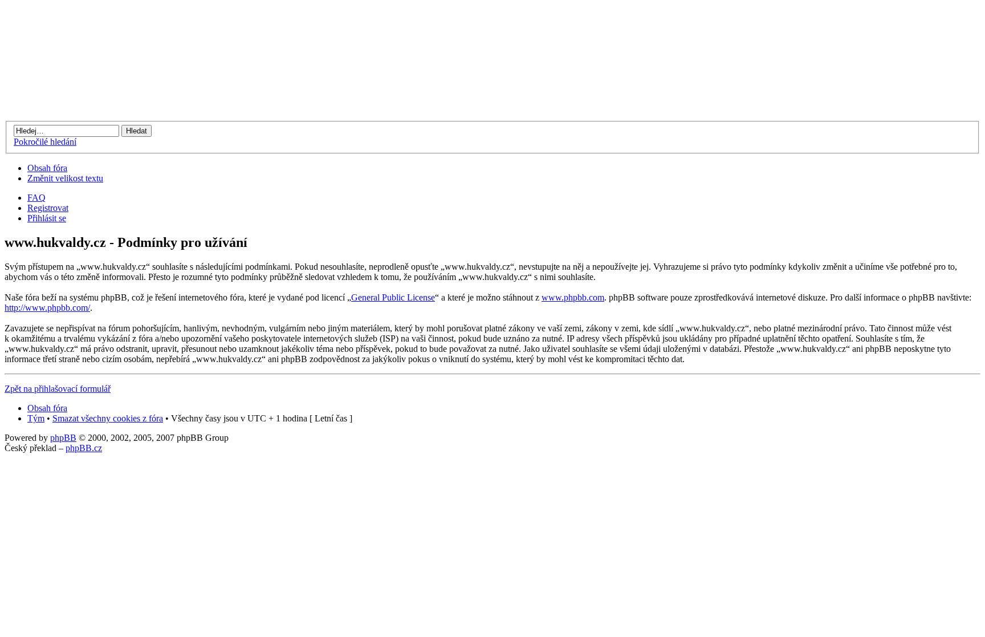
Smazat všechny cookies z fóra (107, 418)
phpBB (63, 438)
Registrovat (47, 208)
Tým (35, 418)
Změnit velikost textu (65, 178)
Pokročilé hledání (45, 142)
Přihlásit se (46, 218)
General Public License (393, 297)
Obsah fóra (47, 168)
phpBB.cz (84, 448)
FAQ (36, 197)
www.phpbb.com (573, 297)
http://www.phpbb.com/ (47, 308)
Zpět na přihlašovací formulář (58, 388)
